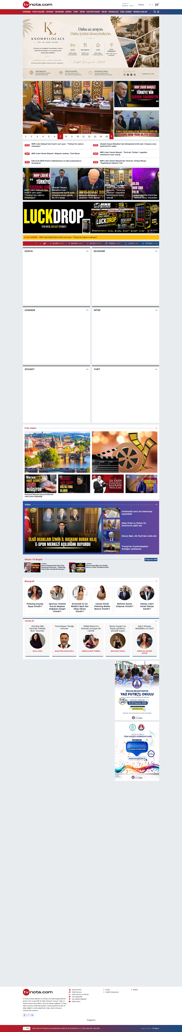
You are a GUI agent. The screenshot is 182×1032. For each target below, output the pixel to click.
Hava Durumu (77, 990)
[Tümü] (156, 581)
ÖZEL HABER (126, 12)
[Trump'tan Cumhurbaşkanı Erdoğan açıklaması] (111, 547)
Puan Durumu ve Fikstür (80, 994)
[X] (24, 1015)
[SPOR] (156, 310)
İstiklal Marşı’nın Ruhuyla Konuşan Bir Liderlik (91, 628)
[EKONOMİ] (156, 251)
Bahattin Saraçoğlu (64, 651)
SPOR (82, 12)
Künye (108, 990)
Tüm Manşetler (77, 997)
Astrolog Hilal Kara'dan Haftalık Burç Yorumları (37, 628)
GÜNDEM (27, 12)
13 (95, 136)
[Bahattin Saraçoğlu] (64, 641)
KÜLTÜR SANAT (93, 12)
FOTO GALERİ (38, 12)
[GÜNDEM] (87, 310)
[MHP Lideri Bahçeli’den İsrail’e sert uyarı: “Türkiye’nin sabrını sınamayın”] (136, 94)
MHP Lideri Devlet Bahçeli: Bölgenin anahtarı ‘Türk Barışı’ (55, 154)
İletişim (135, 990)
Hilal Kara (37, 651)
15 (106, 136)
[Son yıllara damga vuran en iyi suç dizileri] (124, 452)
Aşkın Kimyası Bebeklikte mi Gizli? (144, 627)
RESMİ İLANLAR (140, 12)
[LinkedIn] (32, 1015)
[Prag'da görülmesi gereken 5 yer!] (57, 452)
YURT (75, 12)
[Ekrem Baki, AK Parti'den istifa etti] (111, 536)
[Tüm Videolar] (156, 505)
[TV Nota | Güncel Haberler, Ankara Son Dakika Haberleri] (37, 4)
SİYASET (50, 12)
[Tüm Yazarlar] (156, 621)
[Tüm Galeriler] (156, 428)
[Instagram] (28, 1015)
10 (78, 136)
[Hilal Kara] (37, 641)
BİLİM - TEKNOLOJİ (110, 12)
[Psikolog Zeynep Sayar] (145, 641)
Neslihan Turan (118, 651)
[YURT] (156, 369)
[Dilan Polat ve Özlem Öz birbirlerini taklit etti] (111, 524)
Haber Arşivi (76, 1001)
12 (89, 136)
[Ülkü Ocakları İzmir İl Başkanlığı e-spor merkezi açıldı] (63, 530)
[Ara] (155, 12)
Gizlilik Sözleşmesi (112, 992)
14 (101, 136)
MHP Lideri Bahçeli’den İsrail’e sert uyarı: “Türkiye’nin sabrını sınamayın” (68, 237)
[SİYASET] (87, 369)
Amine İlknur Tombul (91, 651)
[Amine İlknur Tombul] (91, 641)
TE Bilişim (155, 1028)
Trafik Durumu (77, 992)
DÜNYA (69, 12)
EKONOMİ (59, 12)
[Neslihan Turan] (118, 641)
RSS (27, 1028)
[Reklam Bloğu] (91, 48)
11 (83, 136)
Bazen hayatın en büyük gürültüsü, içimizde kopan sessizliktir (118, 628)
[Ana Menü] (157, 12)
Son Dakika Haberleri (79, 999)
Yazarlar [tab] (29, 621)
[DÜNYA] (87, 251)
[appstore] (91, 1020)
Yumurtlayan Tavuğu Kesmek (64, 627)
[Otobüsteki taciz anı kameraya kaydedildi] (111, 513)
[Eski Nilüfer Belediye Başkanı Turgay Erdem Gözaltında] (141, 483)
